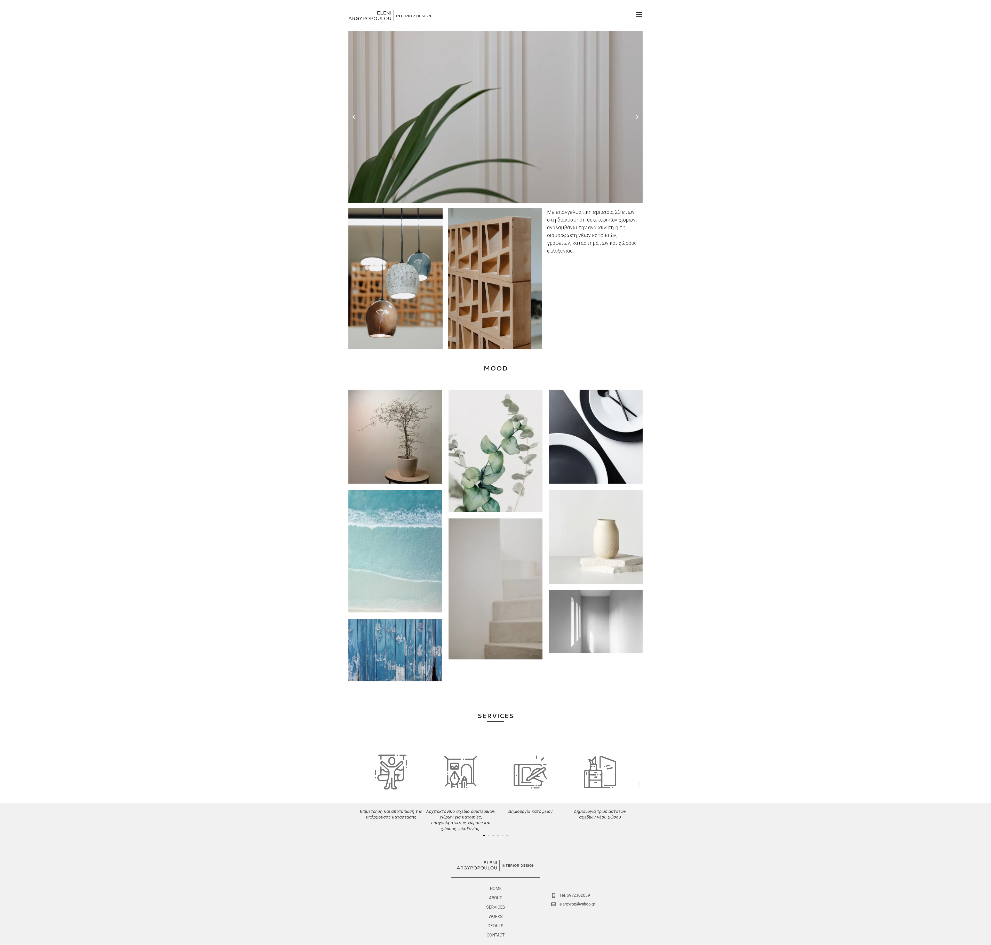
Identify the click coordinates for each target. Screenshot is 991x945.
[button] (353, 117)
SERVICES (495, 715)
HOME (495, 888)
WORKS (496, 916)
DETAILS (495, 925)
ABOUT (495, 897)
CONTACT (496, 935)
